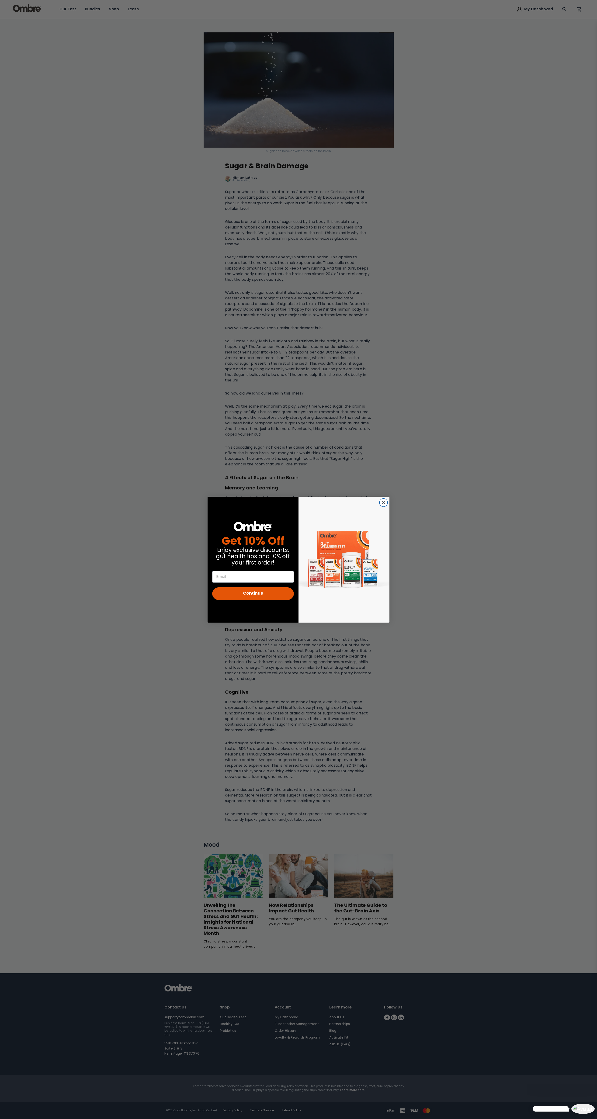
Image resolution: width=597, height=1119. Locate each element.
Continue (253, 593)
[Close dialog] (383, 503)
